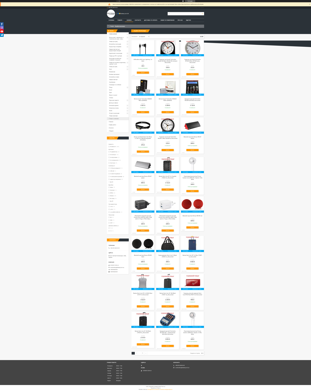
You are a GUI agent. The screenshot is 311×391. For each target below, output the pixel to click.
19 (142, 353)
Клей (110, 69)
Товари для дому (113, 41)
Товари (119, 20)
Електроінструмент (114, 105)
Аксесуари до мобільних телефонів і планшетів (115, 59)
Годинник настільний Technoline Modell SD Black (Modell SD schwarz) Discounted (167, 61)
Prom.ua (163, 386)
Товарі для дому (113, 66)
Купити (143, 72)
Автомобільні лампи (114, 77)
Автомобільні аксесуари (115, 44)
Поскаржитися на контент (153, 389)
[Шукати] (202, 13)
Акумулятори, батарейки (115, 46)
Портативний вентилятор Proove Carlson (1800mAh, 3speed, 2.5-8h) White (192, 332)
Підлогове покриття (114, 100)
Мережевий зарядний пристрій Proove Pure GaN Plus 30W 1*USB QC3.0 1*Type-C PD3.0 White (168, 217)
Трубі (110, 92)
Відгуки (188, 20)
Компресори (112, 71)
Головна (111, 20)
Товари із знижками (114, 118)
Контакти (138, 20)
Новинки (111, 121)
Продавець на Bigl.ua (155, 388)
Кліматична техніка (114, 108)
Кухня (110, 90)
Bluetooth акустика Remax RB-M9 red (192, 215)
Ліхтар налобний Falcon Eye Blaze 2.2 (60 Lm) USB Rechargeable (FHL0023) (143, 138)
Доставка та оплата (150, 20)
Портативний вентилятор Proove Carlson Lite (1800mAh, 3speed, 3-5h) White (192, 178)
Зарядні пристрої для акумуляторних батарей (115, 50)
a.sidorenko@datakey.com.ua (117, 267)
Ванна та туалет (113, 95)
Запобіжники (112, 82)
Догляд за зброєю (113, 102)
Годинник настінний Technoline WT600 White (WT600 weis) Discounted (192, 61)
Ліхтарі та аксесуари (114, 113)
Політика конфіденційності (166, 389)
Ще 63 (111, 182)
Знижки (129, 20)
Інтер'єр (111, 97)
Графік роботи (112, 124)
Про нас (180, 20)
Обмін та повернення (167, 20)
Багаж (110, 110)
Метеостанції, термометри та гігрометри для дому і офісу (116, 38)
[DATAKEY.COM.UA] (111, 14)
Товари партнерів (113, 115)
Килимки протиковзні (114, 74)
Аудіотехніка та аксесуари (115, 53)
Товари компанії (113, 33)
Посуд (110, 87)
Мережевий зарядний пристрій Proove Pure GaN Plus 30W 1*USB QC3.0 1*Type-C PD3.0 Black (143, 217)
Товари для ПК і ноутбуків (115, 56)
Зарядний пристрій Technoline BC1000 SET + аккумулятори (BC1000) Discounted (168, 332)
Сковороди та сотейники (115, 84)
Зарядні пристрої (113, 79)
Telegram (111, 131)
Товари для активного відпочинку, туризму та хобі (117, 63)
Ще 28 (111, 201)
